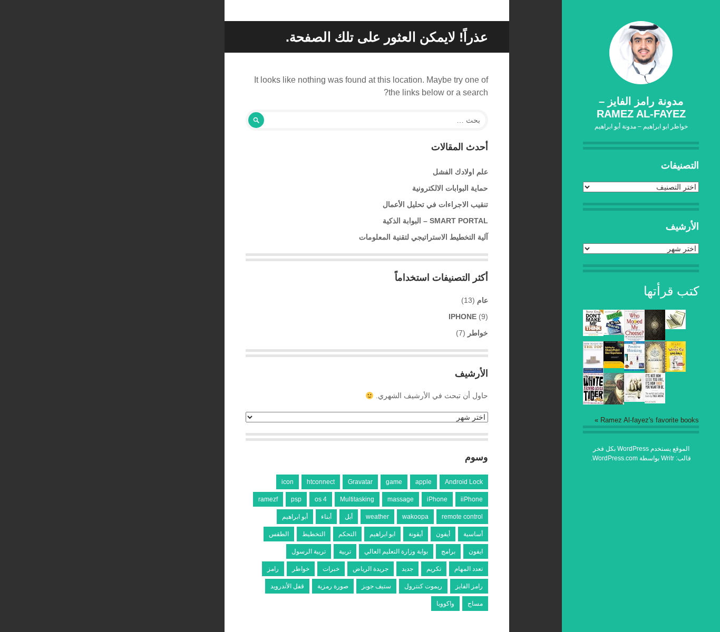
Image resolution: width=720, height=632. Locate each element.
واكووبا (445, 603)
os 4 (321, 499)
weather (377, 516)
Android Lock (464, 482)
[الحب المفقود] (634, 399)
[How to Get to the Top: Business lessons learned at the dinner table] (593, 371)
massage (400, 499)
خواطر (478, 333)
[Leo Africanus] (614, 402)
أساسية (473, 534)
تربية (345, 551)
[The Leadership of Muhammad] (655, 370)
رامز (273, 568)
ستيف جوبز (376, 586)
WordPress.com (615, 458)
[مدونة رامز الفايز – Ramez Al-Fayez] (641, 52)
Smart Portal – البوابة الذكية (435, 220)
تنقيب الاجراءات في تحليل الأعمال (435, 204)
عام (482, 300)
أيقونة (415, 534)
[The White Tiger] (593, 402)
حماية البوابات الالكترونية (450, 188)
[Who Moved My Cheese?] (634, 339)
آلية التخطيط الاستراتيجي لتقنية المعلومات (423, 237)
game (394, 482)
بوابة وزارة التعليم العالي (396, 551)
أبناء (326, 516)
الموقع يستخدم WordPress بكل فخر (641, 448)
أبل (349, 516)
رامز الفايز (469, 586)
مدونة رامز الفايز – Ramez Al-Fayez (641, 107)
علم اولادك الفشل (460, 171)
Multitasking (357, 499)
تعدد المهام (468, 568)
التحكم (347, 534)
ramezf (268, 499)
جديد (407, 568)
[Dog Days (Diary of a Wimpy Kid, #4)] (675, 369)
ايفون (476, 551)
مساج (475, 603)
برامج (448, 551)
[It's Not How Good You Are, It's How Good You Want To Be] (655, 401)
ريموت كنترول (423, 586)
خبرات (331, 568)
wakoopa (415, 516)
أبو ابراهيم (295, 516)
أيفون (443, 534)
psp (296, 499)
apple (423, 482)
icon (287, 482)
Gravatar (360, 482)
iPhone (462, 316)
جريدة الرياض (370, 568)
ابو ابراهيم (382, 534)
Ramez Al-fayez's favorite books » (647, 420)
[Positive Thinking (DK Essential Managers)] (634, 368)
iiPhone (472, 499)
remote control (462, 516)
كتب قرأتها (671, 291)
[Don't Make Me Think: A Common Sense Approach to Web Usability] (593, 333)
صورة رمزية (332, 586)
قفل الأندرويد (287, 586)
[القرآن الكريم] (655, 337)
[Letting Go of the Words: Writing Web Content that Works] (614, 332)
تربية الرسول (308, 551)
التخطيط (313, 534)
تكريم (433, 568)
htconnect (321, 482)
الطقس (279, 534)
